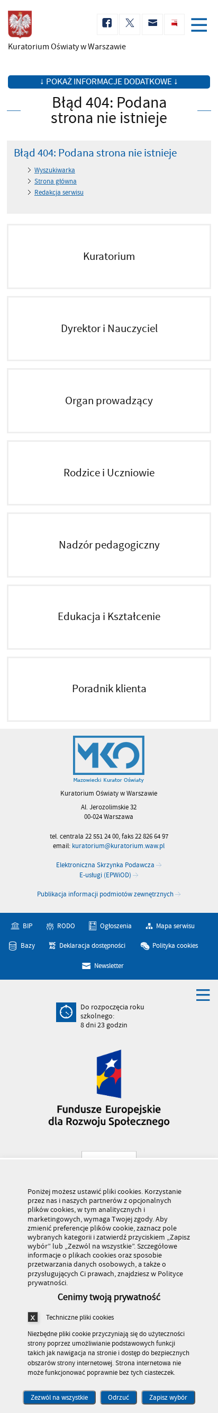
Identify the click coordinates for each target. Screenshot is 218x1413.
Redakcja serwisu (59, 192)
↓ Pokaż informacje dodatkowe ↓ (109, 82)
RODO (66, 926)
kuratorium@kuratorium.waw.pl (118, 846)
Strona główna (55, 181)
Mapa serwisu (175, 926)
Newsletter (109, 966)
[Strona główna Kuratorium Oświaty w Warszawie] (108, 759)
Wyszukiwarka (54, 170)
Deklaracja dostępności (92, 945)
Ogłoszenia (116, 926)
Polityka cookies (175, 945)
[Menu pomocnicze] (203, 994)
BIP (27, 926)
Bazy (28, 945)
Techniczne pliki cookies (80, 1317)
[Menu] (201, 26)
